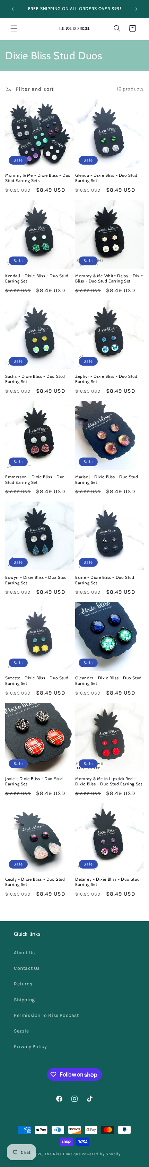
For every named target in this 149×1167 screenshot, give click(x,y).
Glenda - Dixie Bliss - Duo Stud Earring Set (106, 178)
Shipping (24, 1000)
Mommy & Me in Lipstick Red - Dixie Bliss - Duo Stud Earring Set (108, 781)
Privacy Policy (30, 1047)
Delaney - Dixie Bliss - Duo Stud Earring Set (107, 882)
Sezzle (21, 1031)
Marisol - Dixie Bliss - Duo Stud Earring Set (106, 479)
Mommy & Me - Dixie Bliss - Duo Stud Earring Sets (38, 178)
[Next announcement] (136, 9)
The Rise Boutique (63, 1154)
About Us (24, 953)
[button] (13, 28)
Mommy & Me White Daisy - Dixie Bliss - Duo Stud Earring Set (109, 278)
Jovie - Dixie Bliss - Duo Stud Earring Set (34, 781)
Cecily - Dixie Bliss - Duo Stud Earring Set (35, 882)
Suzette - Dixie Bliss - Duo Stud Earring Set (36, 680)
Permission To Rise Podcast (46, 1015)
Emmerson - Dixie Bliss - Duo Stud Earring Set (35, 479)
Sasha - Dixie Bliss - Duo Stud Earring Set (35, 379)
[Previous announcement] (12, 9)
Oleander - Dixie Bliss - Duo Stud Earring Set (108, 680)
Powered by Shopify (101, 1154)
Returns (23, 984)
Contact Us (27, 968)
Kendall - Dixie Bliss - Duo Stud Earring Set (36, 278)
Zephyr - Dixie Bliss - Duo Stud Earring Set (106, 379)
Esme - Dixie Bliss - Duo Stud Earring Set (104, 580)
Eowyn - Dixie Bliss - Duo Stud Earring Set (36, 580)
